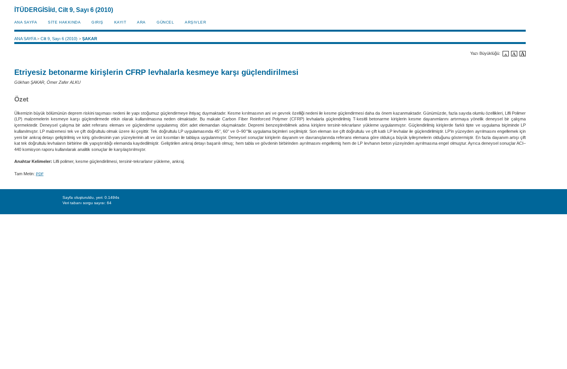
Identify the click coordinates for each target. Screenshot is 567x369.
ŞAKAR (89, 38)
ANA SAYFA (25, 22)
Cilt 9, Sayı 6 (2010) (59, 38)
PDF (40, 174)
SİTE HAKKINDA (64, 22)
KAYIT (120, 22)
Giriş (97, 22)
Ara (141, 22)
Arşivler (195, 22)
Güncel (165, 22)
